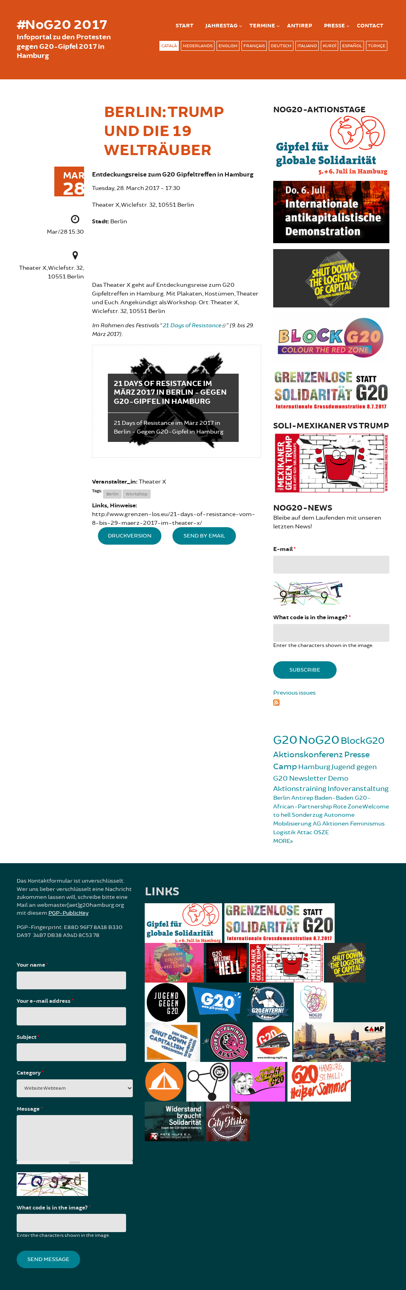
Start (184, 25)
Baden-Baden (334, 798)
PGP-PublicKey (68, 913)
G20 (285, 740)
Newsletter (308, 778)
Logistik (284, 832)
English (227, 45)
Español (352, 45)
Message (29, 1109)
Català (169, 45)
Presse (334, 25)
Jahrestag (221, 25)
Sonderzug (307, 815)
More (281, 841)
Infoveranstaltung (358, 788)
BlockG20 (363, 741)
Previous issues (294, 693)
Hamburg (314, 766)
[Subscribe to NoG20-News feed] (331, 701)
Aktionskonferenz (308, 755)
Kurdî (329, 45)
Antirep (302, 798)
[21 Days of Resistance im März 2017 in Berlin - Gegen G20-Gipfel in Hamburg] (176, 401)
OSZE (321, 832)
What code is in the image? (311, 617)
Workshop (136, 494)
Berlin (112, 494)
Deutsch (281, 45)
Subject (28, 1037)
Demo (338, 778)
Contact (370, 25)
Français (254, 45)
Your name (32, 965)
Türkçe (376, 45)
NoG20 (319, 740)
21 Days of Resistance (192, 325)
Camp (285, 767)
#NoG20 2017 (62, 25)
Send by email (204, 535)
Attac (304, 832)
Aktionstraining (299, 788)
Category (30, 1073)
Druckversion (129, 535)
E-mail (284, 549)
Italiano (307, 45)
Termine (262, 25)
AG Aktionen (331, 823)
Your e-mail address (45, 1001)
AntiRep (299, 25)
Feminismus (367, 823)
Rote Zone (347, 806)
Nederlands (198, 45)
